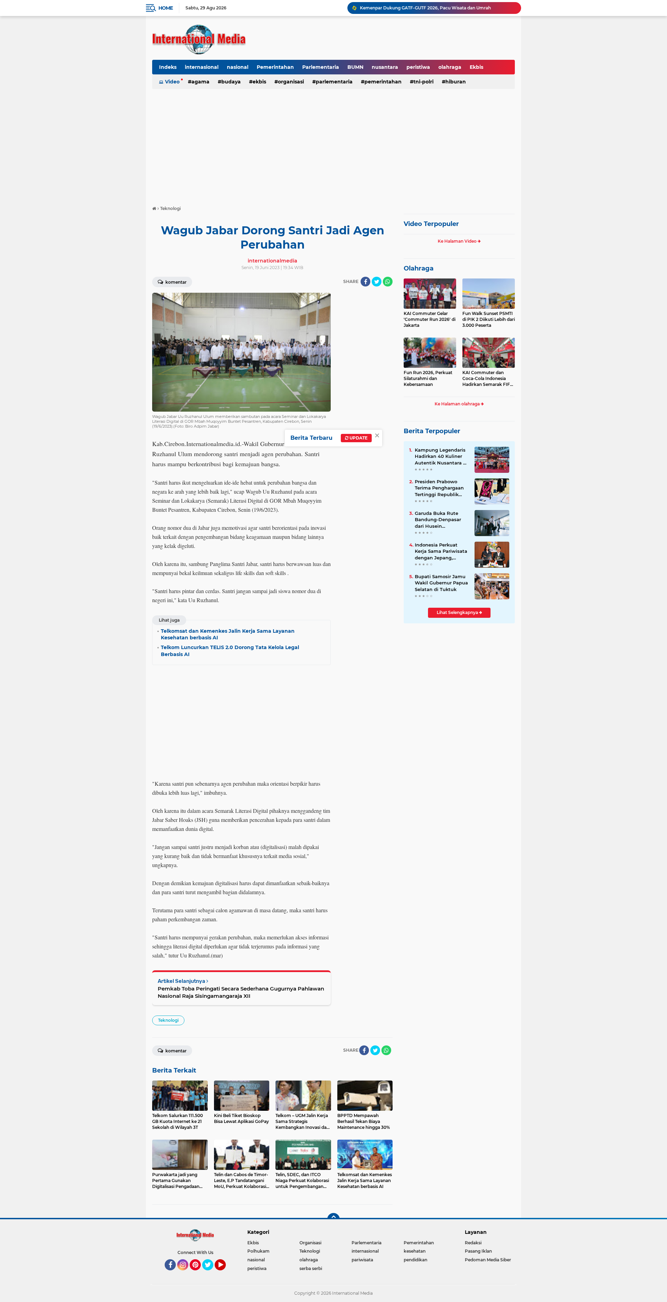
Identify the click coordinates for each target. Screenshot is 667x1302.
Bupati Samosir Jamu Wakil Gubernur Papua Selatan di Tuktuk (441, 583)
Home (165, 8)
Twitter (211, 1273)
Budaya (231, 82)
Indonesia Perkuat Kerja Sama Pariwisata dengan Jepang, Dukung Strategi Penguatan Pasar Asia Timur (441, 551)
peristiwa (418, 67)
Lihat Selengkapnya (458, 612)
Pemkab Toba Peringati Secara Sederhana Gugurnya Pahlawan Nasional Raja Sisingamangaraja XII (241, 992)
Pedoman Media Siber (488, 1259)
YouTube (225, 1273)
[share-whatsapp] (388, 281)
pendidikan (415, 1259)
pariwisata (362, 1259)
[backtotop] (333, 1219)
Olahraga (419, 268)
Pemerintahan (275, 67)
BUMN (355, 67)
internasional (202, 67)
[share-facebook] (365, 281)
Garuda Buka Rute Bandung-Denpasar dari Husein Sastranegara (438, 519)
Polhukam (258, 1251)
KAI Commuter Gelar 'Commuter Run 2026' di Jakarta (429, 319)
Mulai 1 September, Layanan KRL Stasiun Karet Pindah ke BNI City (429, 7)
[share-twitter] (376, 281)
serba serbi (310, 1268)
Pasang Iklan (478, 1251)
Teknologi (168, 1020)
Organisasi (291, 82)
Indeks (167, 67)
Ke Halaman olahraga (458, 403)
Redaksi (473, 1242)
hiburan (455, 82)
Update (358, 437)
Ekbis (476, 67)
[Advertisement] (333, 144)
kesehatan (415, 1251)
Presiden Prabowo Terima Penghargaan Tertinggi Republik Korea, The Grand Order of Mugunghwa (440, 488)
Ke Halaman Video (458, 241)
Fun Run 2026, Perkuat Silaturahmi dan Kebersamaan (428, 378)
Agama (200, 82)
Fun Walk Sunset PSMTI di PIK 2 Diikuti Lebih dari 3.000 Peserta (488, 319)
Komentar (175, 282)
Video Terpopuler (431, 224)
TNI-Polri (423, 82)
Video (172, 82)
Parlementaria (320, 67)
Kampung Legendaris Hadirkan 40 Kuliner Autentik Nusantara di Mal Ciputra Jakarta (441, 456)
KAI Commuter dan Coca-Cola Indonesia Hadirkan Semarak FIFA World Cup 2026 (487, 378)
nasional (237, 67)
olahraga (449, 67)
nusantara (385, 67)
